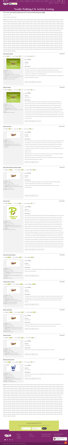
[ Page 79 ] (54, 26)
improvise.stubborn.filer (11, 112)
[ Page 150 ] (48, 36)
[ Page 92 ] (43, 28)
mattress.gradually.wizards (11, 381)
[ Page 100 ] (13, 30)
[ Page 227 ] (18, 47)
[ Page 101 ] (17, 30)
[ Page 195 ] (60, 41)
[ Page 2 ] (8, 19)
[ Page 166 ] (56, 403)
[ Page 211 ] (9, 45)
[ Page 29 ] (46, 21)
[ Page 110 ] (55, 30)
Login (64, 0)
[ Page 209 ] (60, 43)
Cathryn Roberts (27, 345)
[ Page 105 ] (34, 30)
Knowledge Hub (27, 0)
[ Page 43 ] (39, 23)
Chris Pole (26, 177)
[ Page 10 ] (35, 19)
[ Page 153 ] (60, 36)
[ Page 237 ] (60, 47)
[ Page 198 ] (14, 43)
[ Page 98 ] (5, 30)
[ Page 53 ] (16, 390)
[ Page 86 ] (20, 28)
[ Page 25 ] (31, 21)
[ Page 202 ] (31, 43)
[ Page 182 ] (5, 41)
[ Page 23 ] (24, 21)
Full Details (27, 121)
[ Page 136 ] (48, 34)
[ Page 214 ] (22, 45)
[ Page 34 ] (5, 23)
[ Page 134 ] (39, 34)
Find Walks (19, 438)
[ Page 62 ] (50, 390)
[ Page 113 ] (9, 32)
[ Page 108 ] (47, 30)
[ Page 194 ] (56, 41)
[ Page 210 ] (5, 45)
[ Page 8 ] (28, 19)
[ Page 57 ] (31, 390)
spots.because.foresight (11, 78)
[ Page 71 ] (24, 26)
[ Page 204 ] (39, 43)
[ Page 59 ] (39, 390)
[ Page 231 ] (35, 47)
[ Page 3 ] (11, 19)
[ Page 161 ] (35, 403)
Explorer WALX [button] (35, 195)
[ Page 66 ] (5, 26)
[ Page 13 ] (46, 19)
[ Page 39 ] (24, 23)
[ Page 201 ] (26, 43)
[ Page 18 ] (5, 21)
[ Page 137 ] (52, 34)
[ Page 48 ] (58, 23)
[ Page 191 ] (43, 41)
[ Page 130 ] (22, 34)
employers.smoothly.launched (12, 303)
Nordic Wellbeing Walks (58, 434)
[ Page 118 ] (31, 32)
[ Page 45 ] (46, 23)
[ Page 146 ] (31, 36)
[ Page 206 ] (48, 43)
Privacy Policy (8, 443)
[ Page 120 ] (39, 32)
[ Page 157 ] (18, 403)
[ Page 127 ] (9, 34)
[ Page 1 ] (5, 19)
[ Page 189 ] (35, 41)
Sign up (44, 428)
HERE (43, 12)
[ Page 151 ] (52, 36)
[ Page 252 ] (5, 50)
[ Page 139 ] (60, 34)
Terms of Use (17, 443)
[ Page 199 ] (18, 43)
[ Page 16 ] (58, 19)
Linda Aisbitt (27, 136)
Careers (51, 0)
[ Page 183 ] (9, 41)
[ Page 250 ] (56, 49)
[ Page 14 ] (50, 19)
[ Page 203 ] (35, 43)
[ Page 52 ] (12, 390)
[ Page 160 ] (31, 403)
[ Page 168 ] (5, 39)
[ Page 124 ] (56, 32)
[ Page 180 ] (56, 39)
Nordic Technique (57, 436)
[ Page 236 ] (56, 47)
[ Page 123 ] (52, 32)
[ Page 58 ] (35, 390)
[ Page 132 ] (31, 34)
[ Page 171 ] (18, 39)
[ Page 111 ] (59, 30)
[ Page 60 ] (43, 390)
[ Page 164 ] (48, 403)
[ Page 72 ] (27, 26)
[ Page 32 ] (58, 21)
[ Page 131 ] (26, 34)
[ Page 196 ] (5, 43)
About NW (51, 3)
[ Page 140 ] (5, 36)
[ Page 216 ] (31, 45)
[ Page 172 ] (22, 39)
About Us (31, 434)
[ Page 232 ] (39, 47)
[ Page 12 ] (43, 19)
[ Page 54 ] (20, 390)
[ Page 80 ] (58, 26)
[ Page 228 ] (22, 47)
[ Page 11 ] (39, 19)
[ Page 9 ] (31, 19)
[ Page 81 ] (62, 26)
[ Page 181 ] (60, 39)
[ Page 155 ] (9, 403)
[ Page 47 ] (54, 23)
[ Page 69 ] (16, 26)
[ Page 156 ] (14, 403)
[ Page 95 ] (54, 28)
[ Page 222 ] (56, 45)
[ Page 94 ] (50, 28)
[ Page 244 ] (31, 49)
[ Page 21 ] (16, 21)
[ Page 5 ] (18, 19)
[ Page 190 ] (39, 41)
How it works (56, 3)
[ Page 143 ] (18, 36)
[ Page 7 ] (25, 19)
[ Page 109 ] (51, 30)
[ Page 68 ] (12, 26)
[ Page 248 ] (48, 49)
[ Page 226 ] (14, 47)
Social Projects (46, 0)
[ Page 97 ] (62, 28)
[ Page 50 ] (5, 390)
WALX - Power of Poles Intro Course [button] (38, 249)
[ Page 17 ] (62, 19)
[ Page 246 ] (39, 49)
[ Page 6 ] (21, 19)
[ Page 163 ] (43, 403)
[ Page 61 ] (46, 390)
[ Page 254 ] (14, 50)
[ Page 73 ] (31, 26)
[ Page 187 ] (26, 41)
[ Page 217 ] (35, 45)
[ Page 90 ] (35, 28)
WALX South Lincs (28, 97)
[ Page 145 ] (26, 36)
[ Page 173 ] (26, 39)
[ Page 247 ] (43, 49)
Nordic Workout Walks (46, 436)
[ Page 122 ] (48, 32)
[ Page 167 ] (60, 403)
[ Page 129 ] (18, 34)
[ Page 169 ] (9, 39)
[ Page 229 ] (26, 47)
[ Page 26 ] (35, 21)
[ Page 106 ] (38, 30)
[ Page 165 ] (52, 403)
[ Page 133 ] (35, 34)
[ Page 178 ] (48, 39)
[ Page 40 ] (27, 23)
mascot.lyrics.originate (10, 189)
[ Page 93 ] (46, 28)
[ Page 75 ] (39, 26)
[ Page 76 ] (43, 26)
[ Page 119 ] (35, 32)
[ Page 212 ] (14, 45)
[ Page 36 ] (12, 23)
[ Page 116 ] (22, 32)
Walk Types (63, 3)
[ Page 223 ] (60, 45)
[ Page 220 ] (48, 45)
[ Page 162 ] (39, 403)
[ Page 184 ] (14, 41)
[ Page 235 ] (52, 47)
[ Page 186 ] (22, 41)
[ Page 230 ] (31, 47)
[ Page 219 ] (43, 45)
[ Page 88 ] (27, 28)
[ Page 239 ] (9, 49)
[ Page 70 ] (20, 26)
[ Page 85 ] (16, 28)
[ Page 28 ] (43, 21)
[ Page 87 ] (24, 28)
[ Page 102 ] (21, 30)
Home (17, 0)
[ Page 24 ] (27, 21)
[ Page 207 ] (52, 43)
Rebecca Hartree (28, 319)
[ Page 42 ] (35, 23)
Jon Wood (26, 63)
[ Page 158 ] (22, 403)
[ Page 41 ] (31, 23)
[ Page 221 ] (52, 45)
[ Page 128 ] (14, 34)
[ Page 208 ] (56, 43)
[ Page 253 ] (9, 50)
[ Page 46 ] (50, 23)
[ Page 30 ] (50, 21)
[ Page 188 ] (31, 41)
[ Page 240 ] (14, 49)
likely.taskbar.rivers (10, 331)
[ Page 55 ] (24, 390)
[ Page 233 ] (43, 47)
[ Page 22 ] (20, 21)
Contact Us (19, 436)
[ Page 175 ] (35, 39)
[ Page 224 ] (5, 47)
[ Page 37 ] (16, 23)
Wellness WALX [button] (35, 162)
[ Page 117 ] (26, 32)
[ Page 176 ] (39, 39)
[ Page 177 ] (43, 39)
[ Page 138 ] (56, 34)
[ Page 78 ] (50, 26)
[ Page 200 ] (22, 43)
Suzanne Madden (28, 369)
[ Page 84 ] (12, 28)
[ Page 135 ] (43, 34)
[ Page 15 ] (54, 19)
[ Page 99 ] (9, 30)
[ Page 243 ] (26, 49)
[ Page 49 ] (62, 23)
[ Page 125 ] (60, 32)
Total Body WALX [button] (35, 275)
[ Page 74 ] (35, 26)
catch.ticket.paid (9, 278)
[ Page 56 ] (27, 390)
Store (55, 0)
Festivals (32, 0)
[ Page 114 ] (14, 32)
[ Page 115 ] (18, 32)
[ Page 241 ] (18, 49)
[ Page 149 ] (43, 36)
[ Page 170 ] (14, 39)
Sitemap (18, 434)
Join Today (58, 0)
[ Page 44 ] (43, 23)
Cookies (12, 443)
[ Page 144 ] (22, 36)
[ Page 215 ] (26, 45)
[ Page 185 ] (18, 41)
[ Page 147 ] (35, 36)
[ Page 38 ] (20, 23)
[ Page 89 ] (31, 28)
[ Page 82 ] (5, 28)
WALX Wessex (27, 291)
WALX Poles (37, 0)
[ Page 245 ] (35, 49)
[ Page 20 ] (12, 21)
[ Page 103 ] (25, 30)
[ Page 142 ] (14, 36)
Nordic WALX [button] (34, 354)
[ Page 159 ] (26, 403)
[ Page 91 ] (39, 28)
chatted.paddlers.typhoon (11, 229)
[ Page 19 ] (9, 21)
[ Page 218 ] (39, 45)
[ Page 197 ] (9, 43)
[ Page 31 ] (54, 21)
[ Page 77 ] (46, 26)
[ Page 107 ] (42, 30)
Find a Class (21, 0)
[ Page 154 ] (5, 403)
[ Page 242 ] (22, 49)
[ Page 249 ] (52, 49)
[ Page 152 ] (56, 36)
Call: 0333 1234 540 (23, 443)
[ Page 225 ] (9, 47)
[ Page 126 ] (5, 34)
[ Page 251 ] (60, 49)
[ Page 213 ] (18, 45)
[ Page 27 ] (39, 21)
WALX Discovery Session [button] (36, 121)
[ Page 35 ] (9, 23)
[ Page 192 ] (48, 41)
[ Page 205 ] (43, 43)
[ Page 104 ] (30, 30)
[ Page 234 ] (48, 47)
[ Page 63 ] (54, 390)
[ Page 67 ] (9, 26)
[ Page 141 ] (9, 36)
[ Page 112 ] (5, 32)
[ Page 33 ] (62, 21)
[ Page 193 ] (52, 41)
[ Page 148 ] (39, 36)
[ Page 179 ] (52, 39)
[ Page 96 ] (58, 28)
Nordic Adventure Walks (46, 434)
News (42, 0)
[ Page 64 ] (58, 390)
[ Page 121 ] (43, 32)
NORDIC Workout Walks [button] (36, 378)
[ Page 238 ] (5, 49)
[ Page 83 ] (9, 28)
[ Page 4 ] (15, 19)
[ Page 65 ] (62, 390)
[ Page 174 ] (31, 39)
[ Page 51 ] (9, 390)
